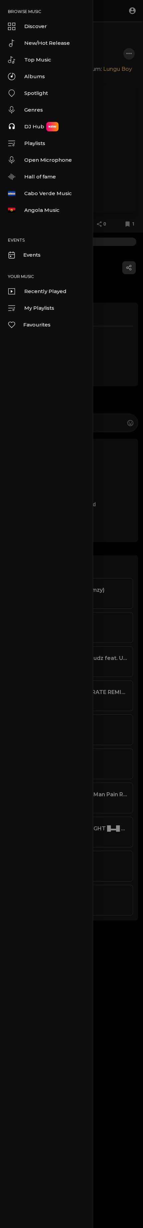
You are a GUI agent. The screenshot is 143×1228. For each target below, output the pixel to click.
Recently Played (45, 291)
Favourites (37, 324)
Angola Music (42, 210)
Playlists (34, 143)
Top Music (37, 59)
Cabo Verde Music (48, 193)
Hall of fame (40, 176)
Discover (35, 26)
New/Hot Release (47, 43)
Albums (34, 76)
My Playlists (39, 308)
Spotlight (36, 93)
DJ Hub (40, 126)
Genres (33, 110)
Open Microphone (48, 160)
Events (32, 255)
